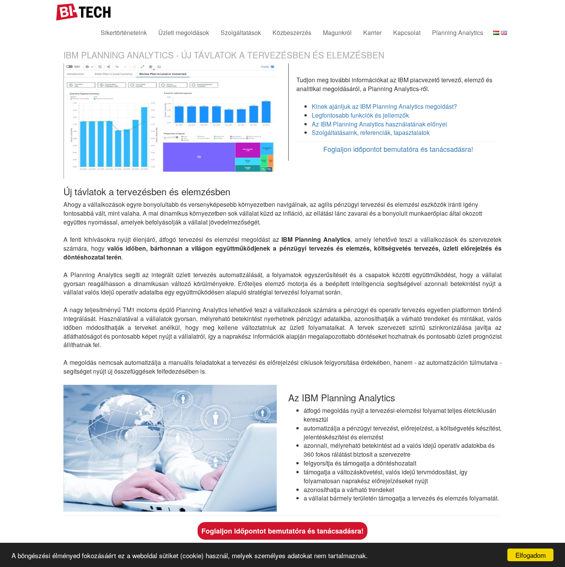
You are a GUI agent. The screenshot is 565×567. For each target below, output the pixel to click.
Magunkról (337, 32)
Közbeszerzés (292, 32)
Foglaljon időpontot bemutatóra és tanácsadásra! (398, 149)
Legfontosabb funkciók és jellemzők (360, 115)
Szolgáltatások (241, 32)
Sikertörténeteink (124, 32)
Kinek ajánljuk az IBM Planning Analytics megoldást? (384, 106)
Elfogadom (530, 555)
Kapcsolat (406, 32)
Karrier (372, 32)
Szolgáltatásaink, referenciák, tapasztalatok (371, 132)
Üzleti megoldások (183, 32)
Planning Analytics (457, 32)
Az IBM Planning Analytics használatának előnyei (379, 124)
